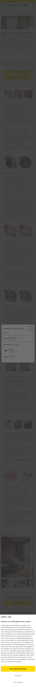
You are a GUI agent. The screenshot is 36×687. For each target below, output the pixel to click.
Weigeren (18, 675)
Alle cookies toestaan (18, 669)
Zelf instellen (18, 682)
